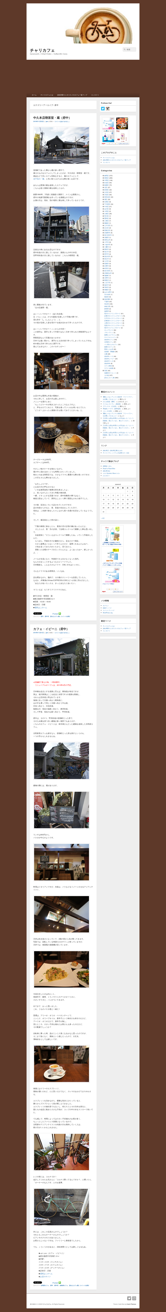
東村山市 (107, 240)
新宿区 (106, 190)
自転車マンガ (108, 361)
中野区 (106, 180)
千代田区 (107, 204)
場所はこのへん (40, 607)
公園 (105, 354)
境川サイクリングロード (112, 328)
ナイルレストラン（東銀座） (112, 404)
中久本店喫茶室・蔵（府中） (52, 117)
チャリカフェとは (47, 95)
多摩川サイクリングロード (113, 316)
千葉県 (106, 301)
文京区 (106, 192)
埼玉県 (106, 304)
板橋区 (106, 185)
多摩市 (106, 266)
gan (47, 121)
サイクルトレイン (110, 337)
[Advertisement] (83, 75)
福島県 (106, 311)
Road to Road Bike (109, 468)
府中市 (47, 616)
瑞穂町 (106, 275)
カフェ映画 (108, 366)
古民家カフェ (45, 1285)
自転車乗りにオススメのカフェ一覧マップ (72, 95)
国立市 (106, 259)
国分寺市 (107, 256)
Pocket (55, 613)
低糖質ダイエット (110, 373)
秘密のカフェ (108, 347)
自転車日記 (106, 471)
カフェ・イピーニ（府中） (51, 629)
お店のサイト (45, 1276)
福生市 (106, 285)
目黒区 (106, 202)
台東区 (106, 213)
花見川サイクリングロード (113, 325)
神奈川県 (107, 306)
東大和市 (107, 271)
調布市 (106, 249)
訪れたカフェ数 (55, 616)
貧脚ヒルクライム (110, 335)
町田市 (106, 268)
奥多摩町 (107, 299)
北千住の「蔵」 (39, 178)
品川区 (106, 209)
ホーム (34, 95)
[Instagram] (134, 1298)
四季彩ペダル (107, 466)
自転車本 (107, 363)
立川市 (106, 261)
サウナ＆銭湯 (108, 368)
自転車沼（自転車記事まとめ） (113, 450)
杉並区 (106, 183)
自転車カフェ (64, 1285)
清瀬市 (106, 237)
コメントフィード (109, 610)
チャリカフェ (42, 50)
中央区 (106, 206)
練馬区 (106, 175)
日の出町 (107, 294)
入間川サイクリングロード (113, 323)
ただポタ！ (106, 476)
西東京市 (107, 230)
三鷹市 (106, 247)
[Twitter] (129, 1298)
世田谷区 (107, 197)
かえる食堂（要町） (109, 401)
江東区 (106, 221)
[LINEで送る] (60, 613)
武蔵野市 (107, 233)
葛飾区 (106, 223)
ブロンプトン (108, 332)
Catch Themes (131, 1304)
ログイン (106, 605)
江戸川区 (107, 225)
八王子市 (107, 282)
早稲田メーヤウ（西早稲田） (112, 409)
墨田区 (106, 218)
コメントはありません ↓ (62, 121)
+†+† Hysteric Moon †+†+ (111, 473)
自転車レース (108, 356)
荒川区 (106, 216)
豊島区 (106, 178)
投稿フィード (107, 608)
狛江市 (106, 252)
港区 (105, 199)
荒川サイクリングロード (112, 313)
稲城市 (106, 263)
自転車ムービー (109, 359)
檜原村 (106, 297)
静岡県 (106, 309)
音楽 (105, 370)
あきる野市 (108, 292)
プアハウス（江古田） (110, 406)
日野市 (106, 278)
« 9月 (103, 518)
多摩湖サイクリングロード (113, 321)
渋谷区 (106, 195)
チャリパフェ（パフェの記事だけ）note (116, 453)
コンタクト (95, 95)
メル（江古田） (108, 411)
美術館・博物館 (109, 351)
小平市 (106, 242)
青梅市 (106, 290)
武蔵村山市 (108, 273)
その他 (106, 375)
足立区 (106, 228)
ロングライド (108, 330)
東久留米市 (108, 235)
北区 (105, 187)
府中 (42, 616)
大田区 (106, 211)
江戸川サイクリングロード (113, 318)
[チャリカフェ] (83, 43)
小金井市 (107, 244)
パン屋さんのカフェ (111, 344)
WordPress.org (107, 613)
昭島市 (106, 280)
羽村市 (106, 287)
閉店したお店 (108, 349)
